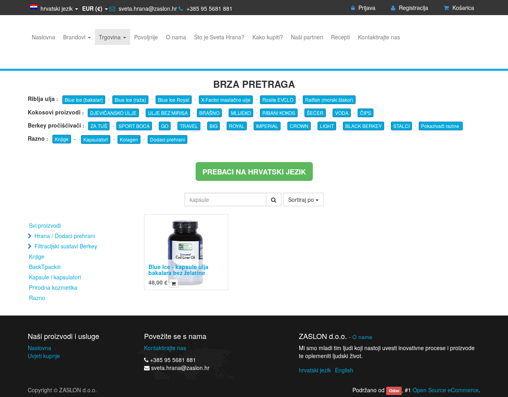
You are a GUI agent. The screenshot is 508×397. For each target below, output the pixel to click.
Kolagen (129, 139)
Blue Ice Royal (173, 99)
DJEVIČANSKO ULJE (113, 112)
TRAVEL (189, 125)
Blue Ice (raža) (130, 99)
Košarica (462, 8)
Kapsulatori (95, 139)
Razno (37, 298)
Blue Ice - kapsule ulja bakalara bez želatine (178, 270)
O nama (362, 337)
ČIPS (365, 112)
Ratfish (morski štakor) (329, 99)
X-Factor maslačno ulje (225, 99)
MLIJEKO (241, 112)
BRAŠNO (209, 112)
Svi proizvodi (45, 225)
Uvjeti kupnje (44, 356)
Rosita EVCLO (277, 99)
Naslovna (39, 348)
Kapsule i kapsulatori (55, 277)
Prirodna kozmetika (53, 287)
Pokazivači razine (440, 125)
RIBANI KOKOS (278, 112)
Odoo (394, 390)
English (344, 370)
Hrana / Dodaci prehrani (65, 236)
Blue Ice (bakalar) (84, 99)
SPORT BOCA (134, 125)
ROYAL (236, 125)
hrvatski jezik (315, 370)
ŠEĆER (315, 112)
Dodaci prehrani (167, 139)
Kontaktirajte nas (165, 348)
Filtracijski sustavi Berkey (66, 246)
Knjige (62, 139)
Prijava (366, 8)
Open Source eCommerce (446, 390)
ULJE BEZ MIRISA (168, 112)
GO (164, 125)
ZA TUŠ (98, 125)
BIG (213, 125)
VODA (341, 112)
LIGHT (327, 125)
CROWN (299, 125)
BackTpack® (45, 267)
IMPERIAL (267, 125)
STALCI (401, 125)
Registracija (412, 8)
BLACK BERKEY (363, 125)
